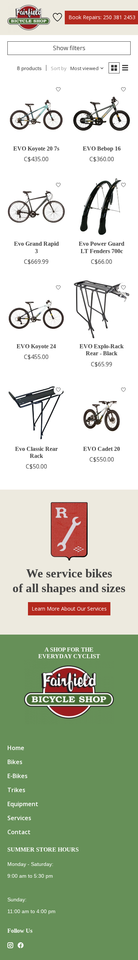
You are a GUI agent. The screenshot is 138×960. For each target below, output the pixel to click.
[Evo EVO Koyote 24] (36, 309)
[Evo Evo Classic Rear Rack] (36, 412)
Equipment (22, 804)
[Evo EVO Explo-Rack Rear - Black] (101, 309)
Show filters (69, 48)
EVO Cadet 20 (101, 449)
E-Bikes (17, 776)
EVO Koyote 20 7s (36, 148)
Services (19, 818)
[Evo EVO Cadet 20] (101, 412)
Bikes (14, 762)
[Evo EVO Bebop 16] (101, 111)
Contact (19, 832)
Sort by (59, 68)
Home (15, 748)
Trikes (16, 790)
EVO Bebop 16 (102, 148)
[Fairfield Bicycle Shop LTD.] (28, 17)
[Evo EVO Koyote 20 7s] (36, 111)
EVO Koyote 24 (36, 346)
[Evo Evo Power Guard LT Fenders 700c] (101, 207)
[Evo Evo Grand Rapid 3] (36, 207)
